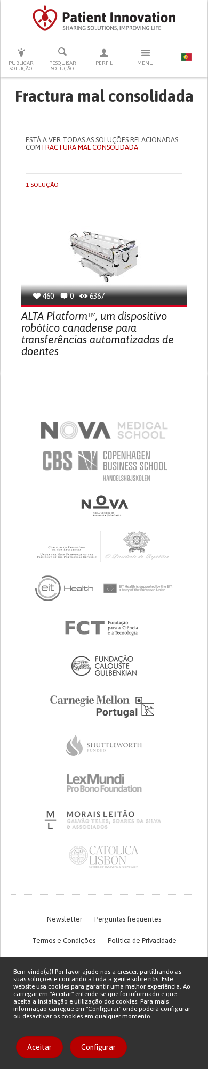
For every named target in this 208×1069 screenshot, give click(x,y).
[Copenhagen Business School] (104, 466)
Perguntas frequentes (127, 919)
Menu (145, 63)
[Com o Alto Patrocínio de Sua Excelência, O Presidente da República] (104, 546)
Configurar (98, 1047)
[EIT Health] (104, 588)
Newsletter (64, 919)
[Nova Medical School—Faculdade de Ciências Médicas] (104, 430)
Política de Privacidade (142, 940)
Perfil (104, 63)
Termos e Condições (63, 940)
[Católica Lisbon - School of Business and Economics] (104, 857)
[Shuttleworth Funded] (104, 745)
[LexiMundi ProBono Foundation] (104, 782)
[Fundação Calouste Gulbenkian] (104, 665)
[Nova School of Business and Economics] (104, 505)
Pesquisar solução (62, 65)
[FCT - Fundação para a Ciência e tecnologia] (104, 628)
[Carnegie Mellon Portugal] (104, 705)
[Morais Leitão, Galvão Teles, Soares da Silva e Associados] (104, 820)
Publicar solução (21, 65)
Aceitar (39, 1047)
